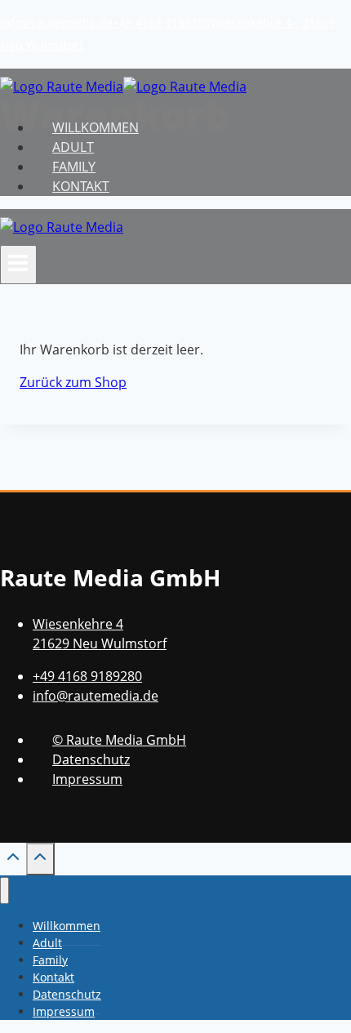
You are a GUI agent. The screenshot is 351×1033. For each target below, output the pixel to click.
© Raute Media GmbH (119, 740)
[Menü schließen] (4, 890)
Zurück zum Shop (73, 382)
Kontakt (80, 186)
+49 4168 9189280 (162, 22)
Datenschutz (91, 759)
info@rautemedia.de (56, 22)
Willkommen (95, 127)
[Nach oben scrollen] (13, 861)
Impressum (87, 779)
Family (74, 167)
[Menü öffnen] (18, 264)
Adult (73, 147)
